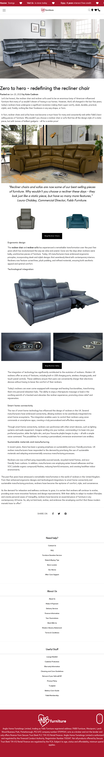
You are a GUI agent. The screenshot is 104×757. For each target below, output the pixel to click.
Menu (4, 10)
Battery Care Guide (52, 691)
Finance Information (52, 613)
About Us (52, 599)
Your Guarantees (52, 618)
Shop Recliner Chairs (52, 236)
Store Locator (52, 565)
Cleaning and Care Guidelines (52, 671)
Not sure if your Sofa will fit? (52, 676)
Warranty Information (52, 666)
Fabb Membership (52, 695)
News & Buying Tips (52, 560)
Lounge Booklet (52, 657)
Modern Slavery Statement (52, 628)
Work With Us (52, 623)
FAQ (52, 550)
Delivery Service (52, 608)
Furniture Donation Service (52, 555)
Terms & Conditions (52, 633)
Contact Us (52, 546)
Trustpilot (52, 686)
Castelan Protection (52, 662)
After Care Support (52, 575)
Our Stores (52, 570)
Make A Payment (52, 604)
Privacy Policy (52, 681)
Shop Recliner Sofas (52, 366)
